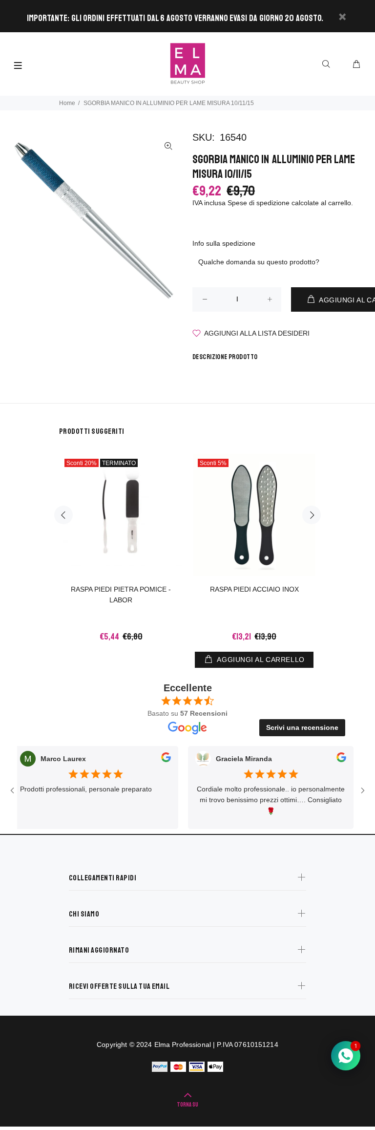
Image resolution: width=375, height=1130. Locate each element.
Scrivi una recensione (302, 727)
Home (67, 103)
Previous (63, 515)
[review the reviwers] (155, 759)
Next (311, 515)
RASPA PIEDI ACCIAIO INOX (254, 589)
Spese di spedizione (259, 203)
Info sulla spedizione (223, 243)
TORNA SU (187, 1105)
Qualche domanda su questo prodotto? (258, 262)
